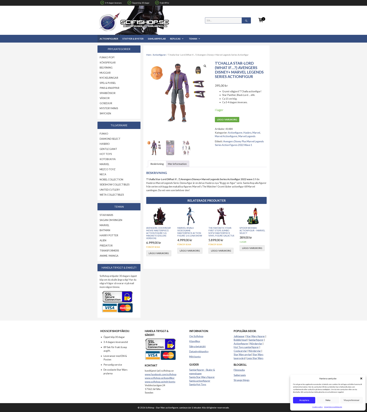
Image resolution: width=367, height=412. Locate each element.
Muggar (105, 72)
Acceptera (304, 400)
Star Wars (106, 215)
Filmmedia (239, 369)
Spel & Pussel (108, 82)
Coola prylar (240, 350)
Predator (106, 245)
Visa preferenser (352, 400)
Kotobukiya (108, 159)
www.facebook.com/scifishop (160, 374)
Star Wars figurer (255, 336)
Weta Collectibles (112, 194)
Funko (104, 133)
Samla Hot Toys (197, 384)
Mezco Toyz (107, 169)
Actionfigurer (109, 38)
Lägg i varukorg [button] (159, 253)
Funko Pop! (107, 57)
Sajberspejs (240, 375)
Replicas (175, 38)
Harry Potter (109, 235)
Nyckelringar (109, 77)
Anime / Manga (109, 255)
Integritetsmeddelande (333, 407)
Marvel (256, 132)
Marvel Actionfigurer (226, 136)
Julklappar (239, 336)
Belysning (106, 67)
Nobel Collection (111, 179)
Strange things (241, 380)
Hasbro (247, 132)
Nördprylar (256, 343)
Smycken (105, 113)
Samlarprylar (157, 38)
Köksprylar (108, 62)
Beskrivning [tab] (157, 163)
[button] (361, 378)
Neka (327, 400)
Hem (148, 54)
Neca (103, 174)
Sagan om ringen (111, 220)
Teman (193, 38)
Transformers (109, 250)
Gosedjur (106, 103)
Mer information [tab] (177, 163)
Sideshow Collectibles (114, 184)
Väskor (105, 98)
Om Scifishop (196, 336)
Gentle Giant (108, 148)
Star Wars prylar (242, 354)
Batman (105, 230)
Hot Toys (106, 153)
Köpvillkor (194, 341)
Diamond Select (110, 138)
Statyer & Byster (133, 38)
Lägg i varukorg (227, 119)
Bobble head (240, 339)
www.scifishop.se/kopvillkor (160, 377)
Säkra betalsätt (197, 346)
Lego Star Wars (255, 358)
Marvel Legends (246, 136)
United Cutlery (110, 189)
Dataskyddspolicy (199, 351)
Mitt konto (195, 356)
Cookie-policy (317, 407)
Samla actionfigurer (199, 380)
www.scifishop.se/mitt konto (160, 381)
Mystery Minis (109, 108)
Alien (103, 240)
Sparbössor (107, 93)
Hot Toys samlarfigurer (246, 347)
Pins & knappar (109, 87)
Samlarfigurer (256, 339)
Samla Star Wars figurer (202, 377)
